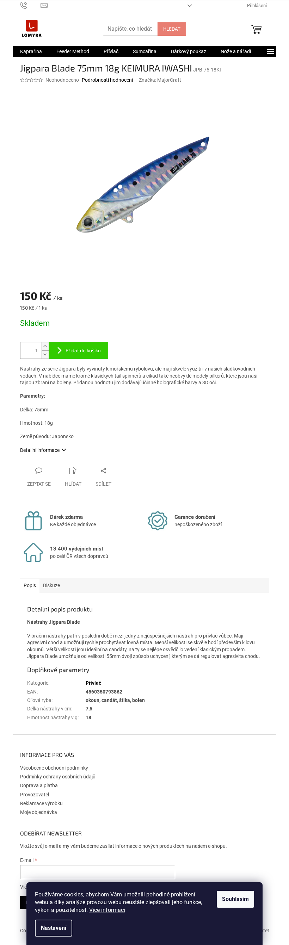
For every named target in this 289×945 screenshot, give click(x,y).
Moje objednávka (38, 812)
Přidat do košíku (83, 350)
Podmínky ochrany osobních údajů (58, 776)
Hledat (171, 29)
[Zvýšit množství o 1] (45, 346)
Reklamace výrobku (41, 803)
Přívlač (93, 683)
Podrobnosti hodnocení (107, 80)
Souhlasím (235, 899)
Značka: (160, 80)
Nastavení (53, 928)
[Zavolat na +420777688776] (30, 5)
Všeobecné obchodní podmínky (54, 768)
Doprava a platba (39, 785)
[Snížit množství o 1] (45, 354)
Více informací (107, 910)
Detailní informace (40, 450)
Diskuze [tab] (51, 585)
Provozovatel (34, 794)
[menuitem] (31, 51)
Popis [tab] (30, 585)
